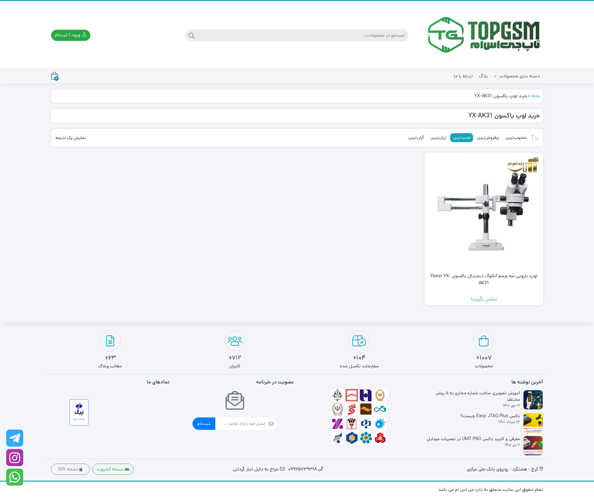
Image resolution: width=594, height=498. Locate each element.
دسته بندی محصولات (519, 76)
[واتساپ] (14, 477)
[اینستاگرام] (14, 457)
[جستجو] (191, 35)
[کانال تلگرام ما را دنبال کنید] (14, 438)
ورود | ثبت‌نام (68, 35)
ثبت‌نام (203, 423)
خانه (536, 96)
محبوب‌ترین (516, 137)
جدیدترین (462, 137)
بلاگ (483, 76)
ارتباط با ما (463, 76)
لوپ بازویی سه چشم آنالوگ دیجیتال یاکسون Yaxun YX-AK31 (483, 279)
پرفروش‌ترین (488, 137)
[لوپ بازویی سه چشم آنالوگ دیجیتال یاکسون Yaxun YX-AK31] (484, 212)
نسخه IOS (68, 469)
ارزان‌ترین (438, 137)
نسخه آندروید (110, 469)
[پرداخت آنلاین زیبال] (79, 412)
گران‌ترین (416, 137)
